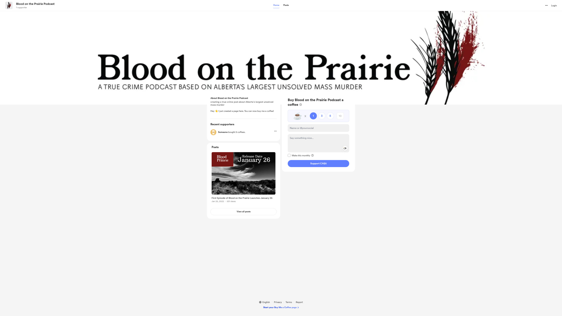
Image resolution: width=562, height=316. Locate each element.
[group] (243, 178)
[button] (276, 5)
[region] (318, 132)
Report (299, 302)
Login (554, 5)
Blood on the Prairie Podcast (35, 4)
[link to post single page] (243, 178)
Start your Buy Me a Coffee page (280, 307)
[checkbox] (299, 155)
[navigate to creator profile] (9, 5)
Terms (289, 302)
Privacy (278, 302)
